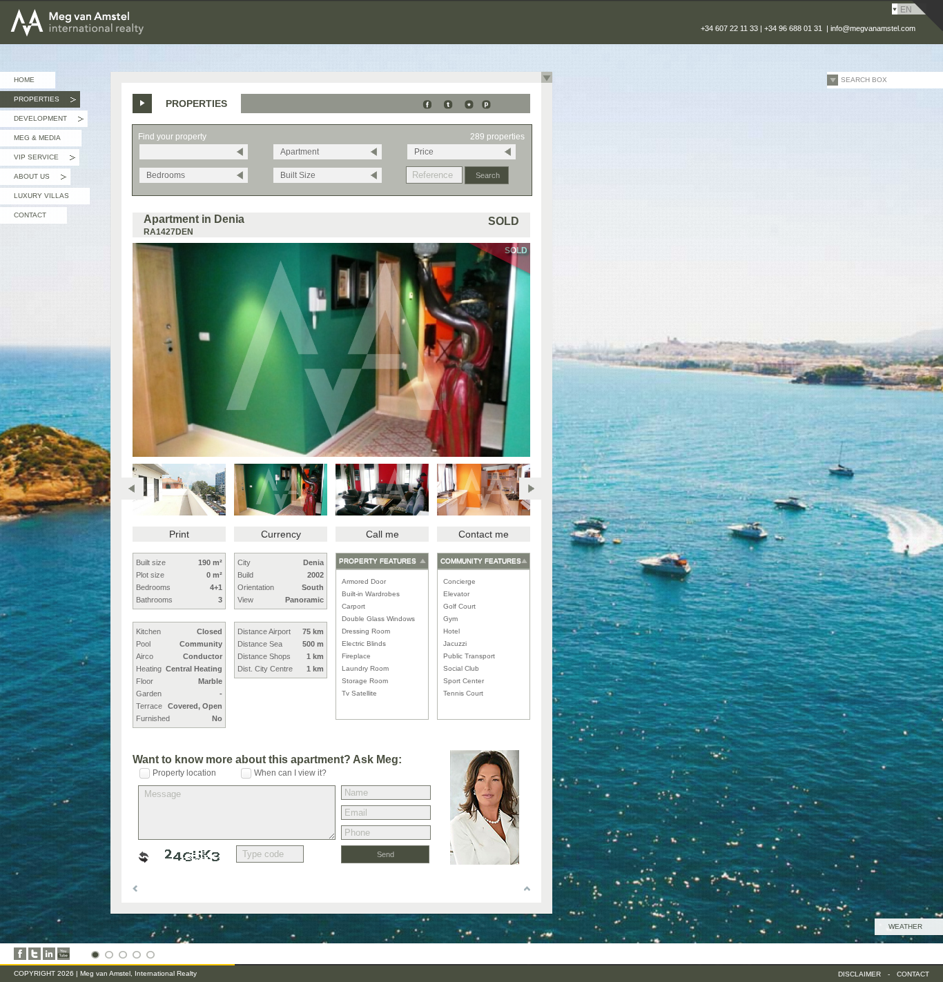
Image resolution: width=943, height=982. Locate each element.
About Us (40, 179)
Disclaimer (859, 974)
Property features (377, 560)
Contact (30, 215)
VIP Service (44, 159)
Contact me (483, 534)
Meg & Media (37, 137)
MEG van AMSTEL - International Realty (116, 10)
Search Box (864, 80)
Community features (480, 560)
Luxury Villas (41, 195)
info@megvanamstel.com (872, 28)
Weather (905, 926)
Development (49, 121)
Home (24, 80)
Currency (281, 534)
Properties (45, 101)
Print (179, 534)
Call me (382, 534)
